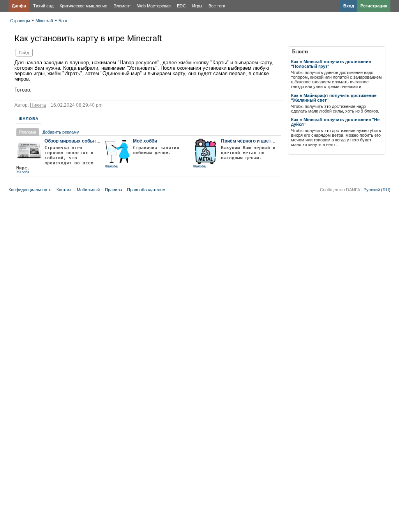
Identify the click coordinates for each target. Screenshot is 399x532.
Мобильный (88, 189)
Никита (38, 105)
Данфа (19, 6)
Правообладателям (146, 189)
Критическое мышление (83, 6)
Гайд (24, 52)
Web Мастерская (154, 6)
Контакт (64, 189)
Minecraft (44, 20)
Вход (348, 6)
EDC (181, 6)
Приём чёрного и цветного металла (262, 141)
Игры (197, 6)
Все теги (216, 6)
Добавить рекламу (60, 132)
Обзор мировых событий (73, 141)
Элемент (122, 6)
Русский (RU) (377, 189)
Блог (62, 20)
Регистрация (373, 6)
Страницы (20, 20)
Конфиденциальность (30, 189)
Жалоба (29, 118)
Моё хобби (145, 141)
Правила (113, 189)
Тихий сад (43, 6)
